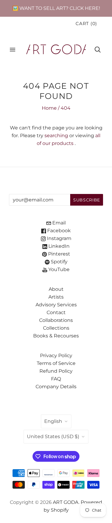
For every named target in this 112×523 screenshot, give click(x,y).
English (53, 421)
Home (49, 108)
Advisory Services (56, 305)
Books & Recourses (56, 336)
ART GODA (66, 502)
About (56, 289)
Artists (56, 297)
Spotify (58, 261)
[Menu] (12, 49)
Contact (56, 312)
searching (56, 135)
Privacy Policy (56, 355)
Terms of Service (56, 363)
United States (53, 436)
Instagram (58, 238)
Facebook (58, 230)
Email (58, 223)
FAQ (56, 379)
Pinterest (58, 254)
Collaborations (56, 320)
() (86, 23)
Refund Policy (56, 371)
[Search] (97, 49)
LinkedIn (58, 246)
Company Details (56, 386)
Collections (56, 328)
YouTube (58, 269)
